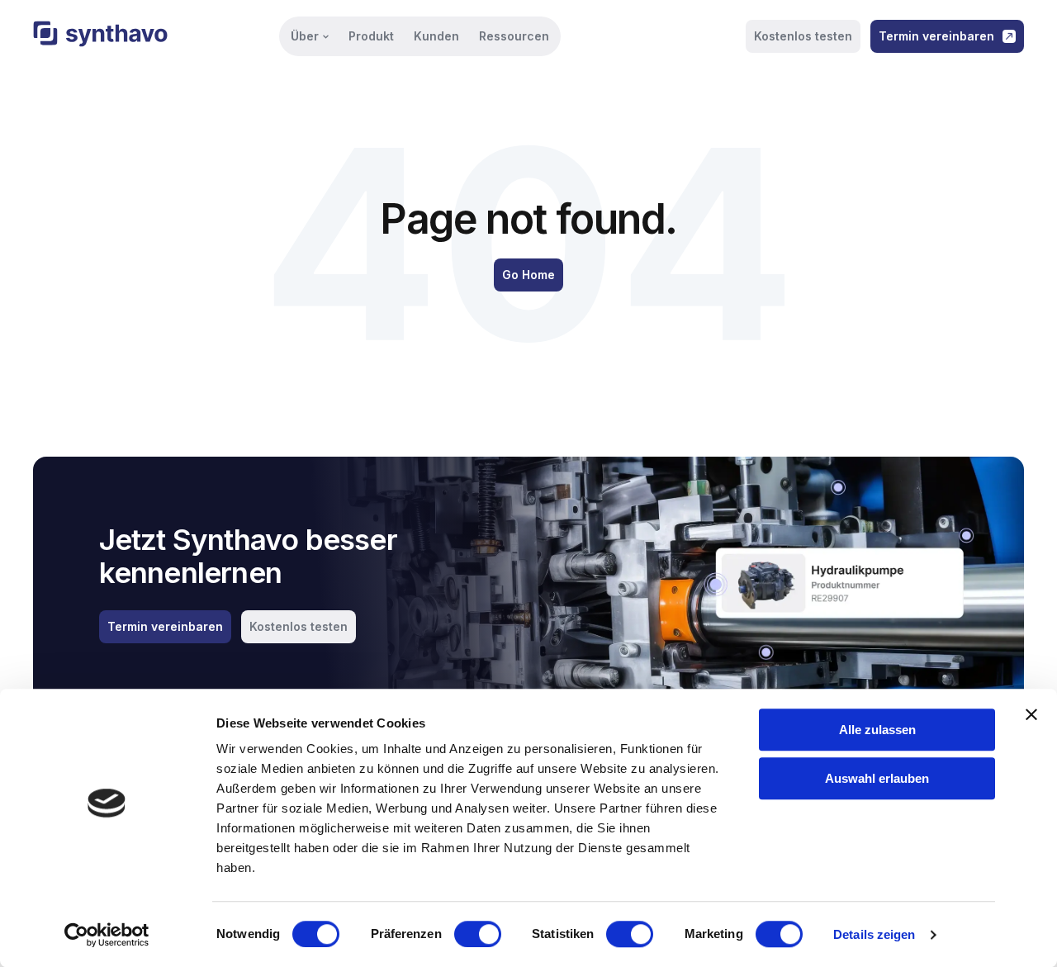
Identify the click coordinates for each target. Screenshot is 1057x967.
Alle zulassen (877, 730)
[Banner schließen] (1031, 714)
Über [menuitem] (305, 36)
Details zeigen (874, 934)
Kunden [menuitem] (436, 36)
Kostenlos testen (803, 36)
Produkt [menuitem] (371, 36)
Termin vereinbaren (936, 36)
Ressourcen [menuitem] (514, 36)
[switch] (477, 934)
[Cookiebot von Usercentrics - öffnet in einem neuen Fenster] (107, 934)
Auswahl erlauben (877, 778)
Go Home (528, 275)
